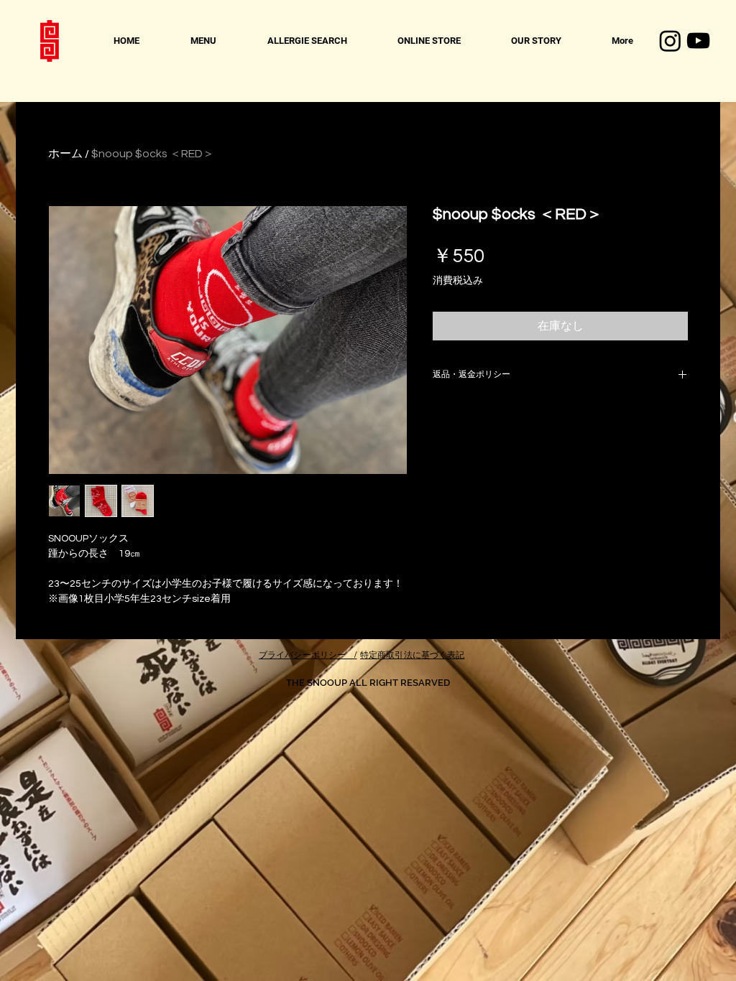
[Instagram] (670, 41)
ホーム (65, 153)
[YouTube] (698, 41)
